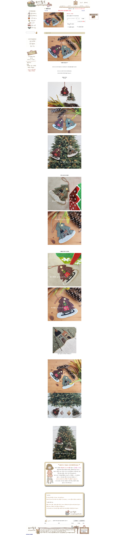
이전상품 (46, 10)
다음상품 (83, 10)
